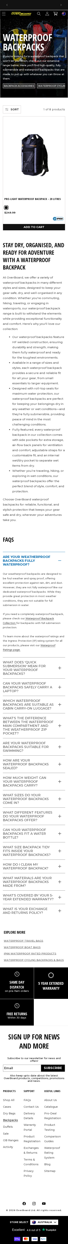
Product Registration (32, 1139)
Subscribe (53, 1068)
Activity (8, 1147)
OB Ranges (11, 1140)
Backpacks (10, 1120)
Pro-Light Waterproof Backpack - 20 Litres (32, 199)
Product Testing (49, 1127)
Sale (6, 1133)
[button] (39, 14)
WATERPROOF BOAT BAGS (22, 947)
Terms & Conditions (31, 1162)
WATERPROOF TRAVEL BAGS (23, 940)
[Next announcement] (61, 5)
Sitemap (50, 1171)
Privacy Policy (29, 1173)
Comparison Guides (52, 1139)
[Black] (6, 207)
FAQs (27, 1100)
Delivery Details (29, 1116)
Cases (7, 1106)
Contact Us (31, 1106)
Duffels (8, 1126)
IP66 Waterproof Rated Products (30, 953)
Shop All (8, 1100)
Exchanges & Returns (31, 1150)
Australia (45, 1222)
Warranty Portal (30, 1127)
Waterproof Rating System (52, 1152)
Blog (47, 1164)
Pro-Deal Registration (52, 1116)
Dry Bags (9, 1113)
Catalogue (51, 1106)
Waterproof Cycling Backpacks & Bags (34, 959)
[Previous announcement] (7, 5)
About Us (50, 1100)
